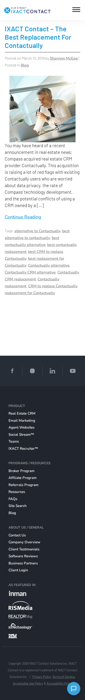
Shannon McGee (64, 58)
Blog (25, 65)
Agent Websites (21, 427)
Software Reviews (23, 556)
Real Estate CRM (21, 413)
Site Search (17, 505)
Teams (13, 441)
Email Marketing (21, 420)
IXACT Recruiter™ (23, 448)
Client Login (18, 570)
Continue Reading (23, 217)
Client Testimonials (23, 549)
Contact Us (17, 535)
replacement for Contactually (30, 293)
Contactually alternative (49, 265)
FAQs (12, 499)
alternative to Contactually (37, 231)
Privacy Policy (41, 677)
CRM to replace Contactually (52, 286)
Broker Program (21, 470)
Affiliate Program (22, 477)
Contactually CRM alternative (30, 272)
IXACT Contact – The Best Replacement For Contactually (38, 36)
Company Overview (24, 542)
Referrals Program (23, 484)
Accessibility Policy (59, 683)
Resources (16, 491)
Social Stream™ (21, 434)
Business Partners (23, 563)
